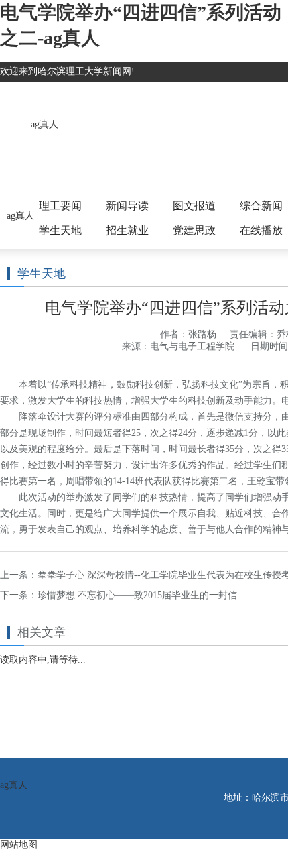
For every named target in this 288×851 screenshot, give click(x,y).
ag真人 (44, 124)
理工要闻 (60, 205)
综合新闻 (261, 205)
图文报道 (194, 205)
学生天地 (60, 230)
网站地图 (19, 845)
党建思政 (194, 230)
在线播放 (261, 230)
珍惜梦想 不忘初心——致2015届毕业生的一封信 (137, 595)
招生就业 (127, 230)
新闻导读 (127, 205)
